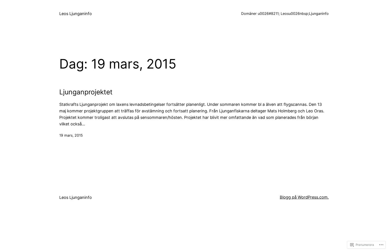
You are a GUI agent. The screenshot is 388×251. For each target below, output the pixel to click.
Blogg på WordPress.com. (304, 197)
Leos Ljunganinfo (75, 13)
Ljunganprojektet (85, 92)
